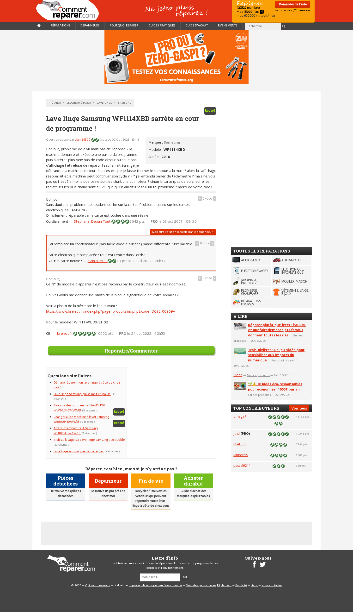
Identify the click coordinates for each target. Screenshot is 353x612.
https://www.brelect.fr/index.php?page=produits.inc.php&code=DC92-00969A (110, 311)
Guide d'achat (196, 25)
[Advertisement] (176, 401)
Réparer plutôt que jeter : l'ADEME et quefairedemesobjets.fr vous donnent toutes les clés (277, 330)
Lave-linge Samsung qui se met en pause (82, 394)
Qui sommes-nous (97, 585)
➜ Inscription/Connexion (292, 10)
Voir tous (299, 408)
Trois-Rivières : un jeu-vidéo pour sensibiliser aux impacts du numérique (276, 355)
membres (248, 7)
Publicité (241, 585)
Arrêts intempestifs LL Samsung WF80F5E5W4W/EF (76, 431)
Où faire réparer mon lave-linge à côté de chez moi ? (87, 385)
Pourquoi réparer (124, 25)
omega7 (239, 416)
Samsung (172, 142)
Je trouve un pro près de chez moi (108, 493)
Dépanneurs (90, 25)
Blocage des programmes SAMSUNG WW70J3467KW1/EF (79, 408)
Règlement (224, 585)
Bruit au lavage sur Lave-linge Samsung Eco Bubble (89, 439)
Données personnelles (201, 585)
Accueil (69, 10)
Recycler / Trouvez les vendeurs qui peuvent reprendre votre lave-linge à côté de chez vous (151, 498)
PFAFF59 (239, 444)
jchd (236, 433)
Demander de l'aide (292, 4)
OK (185, 577)
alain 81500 (83, 139)
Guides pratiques (162, 25)
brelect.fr (65, 333)
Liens (237, 374)
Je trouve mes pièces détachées (66, 493)
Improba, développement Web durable (155, 585)
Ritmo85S (240, 455)
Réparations (60, 25)
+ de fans (248, 11)
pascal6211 (242, 465)
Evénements (227, 25)
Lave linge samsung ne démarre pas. (79, 451)
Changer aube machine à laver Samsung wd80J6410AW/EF (81, 419)
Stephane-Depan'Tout (92, 221)
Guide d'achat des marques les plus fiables (193, 493)
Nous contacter (272, 585)
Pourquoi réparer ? (284, 360)
